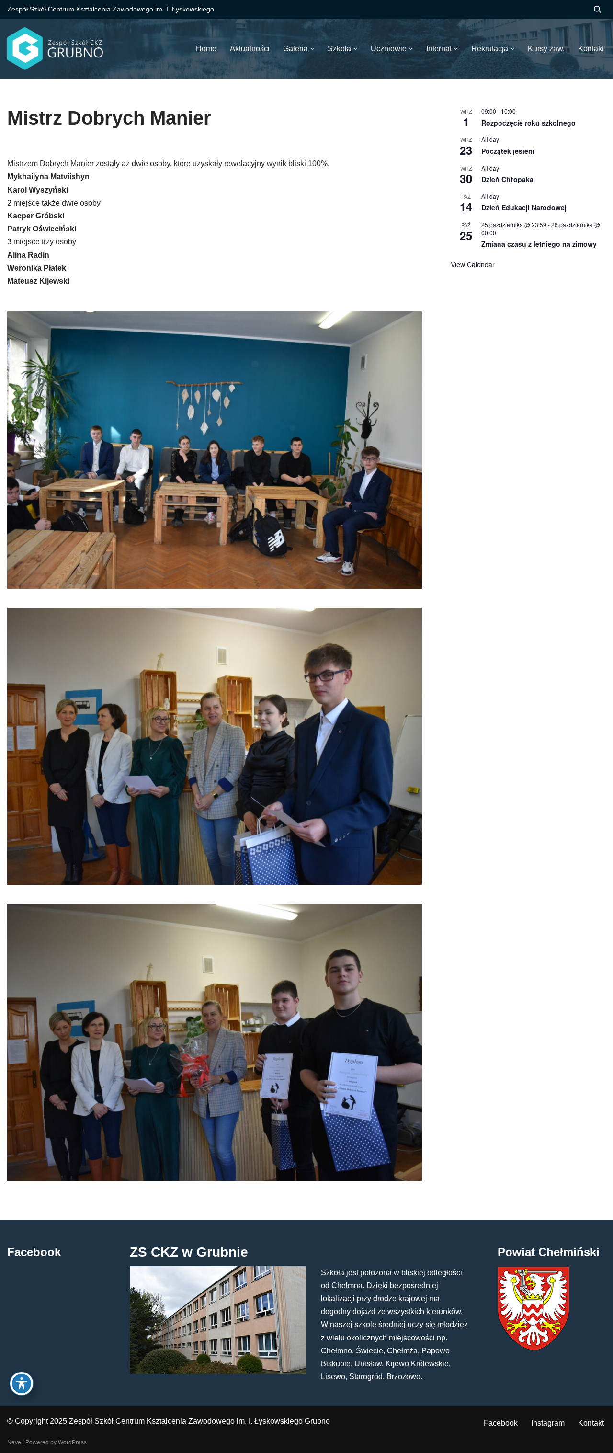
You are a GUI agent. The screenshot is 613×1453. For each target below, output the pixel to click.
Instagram (548, 1423)
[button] (312, 49)
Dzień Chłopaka (507, 179)
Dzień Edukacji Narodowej (524, 207)
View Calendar (473, 264)
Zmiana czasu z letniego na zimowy (539, 244)
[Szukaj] (597, 9)
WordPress (72, 1442)
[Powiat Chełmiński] (533, 1348)
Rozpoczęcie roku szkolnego (528, 122)
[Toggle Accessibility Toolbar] (21, 1383)
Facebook (501, 1423)
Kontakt (591, 1423)
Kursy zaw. (546, 49)
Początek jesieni (507, 151)
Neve (14, 1442)
